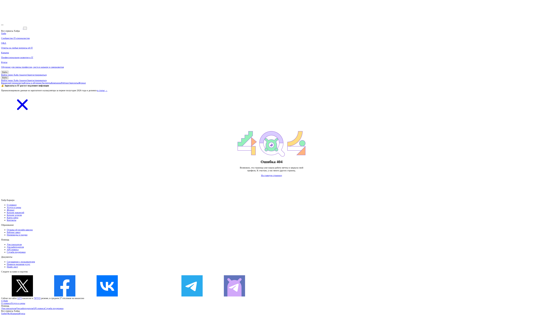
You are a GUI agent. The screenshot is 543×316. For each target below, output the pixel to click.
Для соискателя (14, 244)
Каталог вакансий (15, 212)
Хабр (3, 313)
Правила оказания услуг (18, 264)
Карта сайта (12, 217)
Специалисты (17, 83)
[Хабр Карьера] (12, 28)
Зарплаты (73, 83)
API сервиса (13, 249)
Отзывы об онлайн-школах (20, 230)
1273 (19, 298)
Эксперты (46, 83)
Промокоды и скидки (17, 235)
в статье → (102, 90)
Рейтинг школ (13, 232)
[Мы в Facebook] (65, 295)
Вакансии (6, 83)
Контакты (11, 220)
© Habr (4, 301)
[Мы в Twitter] (22, 295)
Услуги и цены (14, 207)
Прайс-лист (12, 267)
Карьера (15, 313)
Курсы (22, 313)
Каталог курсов (14, 215)
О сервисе (12, 205)
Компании (56, 83)
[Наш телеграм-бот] (234, 295)
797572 (37, 298)
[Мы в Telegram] (192, 295)
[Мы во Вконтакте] (107, 295)
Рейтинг (65, 83)
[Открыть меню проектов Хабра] (2, 24)
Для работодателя (15, 247)
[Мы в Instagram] (149, 295)
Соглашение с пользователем (21, 262)
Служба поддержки (16, 252)
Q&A (8, 313)
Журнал (82, 83)
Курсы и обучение (32, 83)
